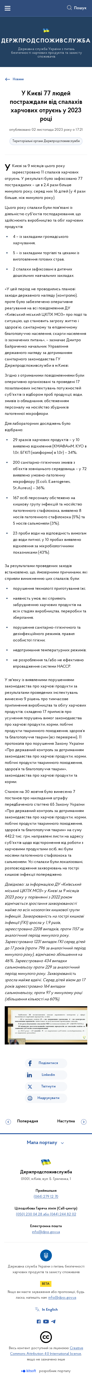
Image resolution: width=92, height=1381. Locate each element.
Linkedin (48, 1075)
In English (50, 1310)
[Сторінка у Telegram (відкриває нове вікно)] (53, 1321)
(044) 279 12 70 (46, 1197)
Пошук (80, 8)
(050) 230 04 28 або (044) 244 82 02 (46, 1214)
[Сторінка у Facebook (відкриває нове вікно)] (39, 1321)
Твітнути (48, 1086)
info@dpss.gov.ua (46, 1232)
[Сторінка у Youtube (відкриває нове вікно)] (46, 1321)
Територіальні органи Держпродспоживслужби (46, 141)
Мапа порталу (42, 1142)
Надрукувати (48, 1098)
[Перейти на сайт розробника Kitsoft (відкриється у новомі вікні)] (29, 1371)
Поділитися (48, 1063)
